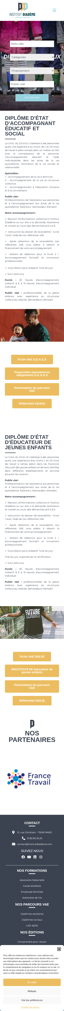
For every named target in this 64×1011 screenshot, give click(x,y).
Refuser (32, 991)
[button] (59, 949)
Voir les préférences (32, 1000)
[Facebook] (23, 857)
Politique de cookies (30, 1007)
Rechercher (32, 97)
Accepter (32, 982)
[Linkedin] (35, 857)
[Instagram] (41, 857)
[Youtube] (29, 857)
